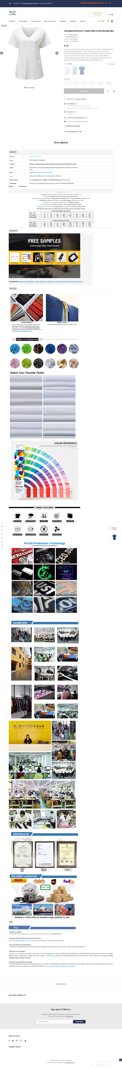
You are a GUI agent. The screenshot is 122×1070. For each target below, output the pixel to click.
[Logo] (12, 13)
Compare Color (53, 79)
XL (100, 83)
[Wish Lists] (108, 91)
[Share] (113, 91)
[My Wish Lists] (108, 21)
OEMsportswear (73, 35)
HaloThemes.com (70, 1062)
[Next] (57, 53)
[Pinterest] (22, 1040)
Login (108, 14)
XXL (109, 83)
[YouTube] (26, 1040)
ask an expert (30, 88)
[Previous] (1, 53)
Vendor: (66, 35)
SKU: (65, 37)
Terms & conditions (81, 99)
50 (67, 121)
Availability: (67, 39)
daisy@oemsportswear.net (31, 3)
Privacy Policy (69, 1016)
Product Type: (68, 41)
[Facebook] (10, 1040)
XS (67, 83)
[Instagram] (17, 1040)
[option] (29, 53)
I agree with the (70, 99)
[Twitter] (13, 1040)
